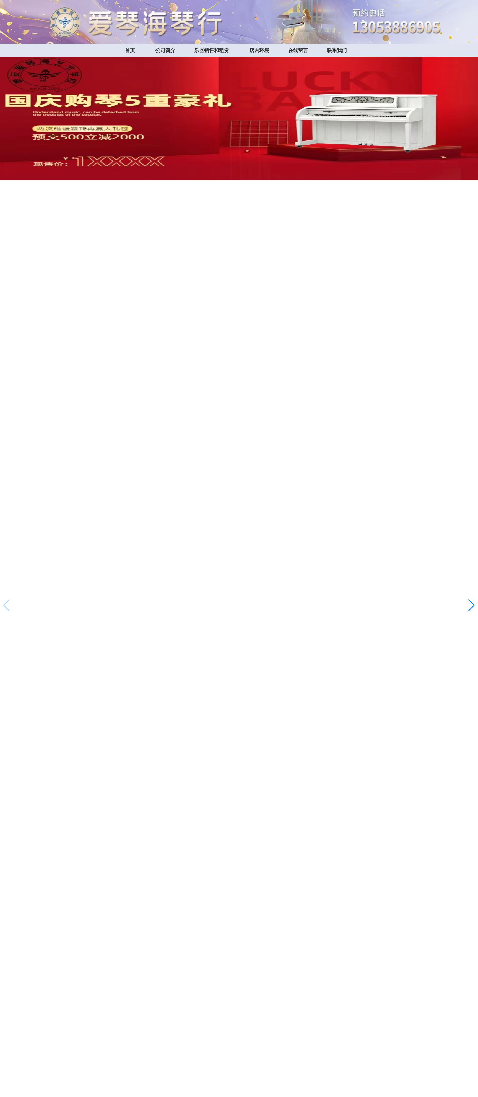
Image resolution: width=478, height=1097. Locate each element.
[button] (471, 605)
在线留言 (298, 50)
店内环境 (259, 50)
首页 (130, 50)
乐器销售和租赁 (211, 50)
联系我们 (337, 50)
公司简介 (165, 50)
